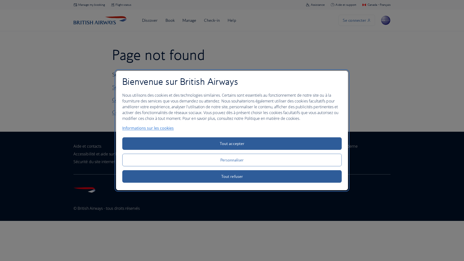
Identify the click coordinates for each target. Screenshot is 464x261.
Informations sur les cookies (148, 128)
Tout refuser (232, 176)
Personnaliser (232, 160)
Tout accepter (232, 143)
